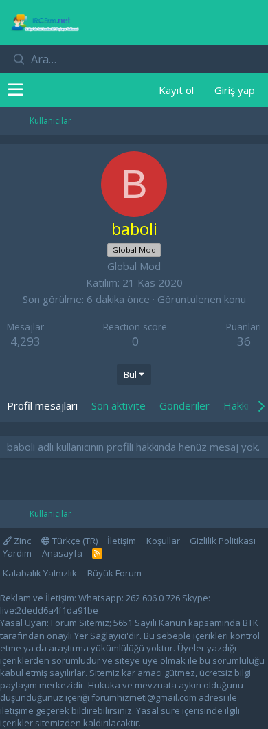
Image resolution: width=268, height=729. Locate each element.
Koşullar (163, 541)
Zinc (21, 541)
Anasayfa (62, 553)
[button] (15, 90)
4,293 (25, 341)
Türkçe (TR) (74, 541)
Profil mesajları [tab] (42, 405)
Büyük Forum (114, 573)
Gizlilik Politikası (223, 541)
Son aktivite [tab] (118, 405)
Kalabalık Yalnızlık (40, 573)
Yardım (17, 553)
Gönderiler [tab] (184, 405)
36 (244, 341)
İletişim (121, 541)
